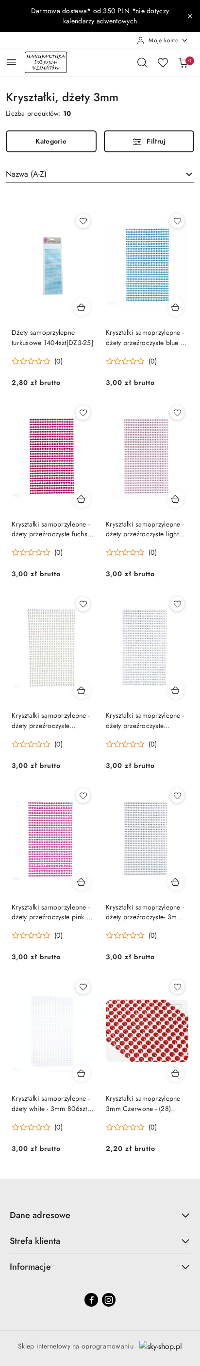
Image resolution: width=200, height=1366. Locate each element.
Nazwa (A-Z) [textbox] (26, 174)
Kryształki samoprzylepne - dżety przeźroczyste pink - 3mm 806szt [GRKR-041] (51, 912)
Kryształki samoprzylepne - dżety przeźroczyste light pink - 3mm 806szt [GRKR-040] (145, 529)
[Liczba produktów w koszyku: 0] (183, 62)
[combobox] (100, 174)
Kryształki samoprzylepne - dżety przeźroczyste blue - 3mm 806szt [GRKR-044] (145, 337)
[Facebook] (91, 1300)
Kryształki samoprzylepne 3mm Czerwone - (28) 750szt (143, 1103)
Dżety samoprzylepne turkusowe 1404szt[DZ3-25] (52, 337)
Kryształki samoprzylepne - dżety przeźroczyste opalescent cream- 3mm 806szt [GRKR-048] (51, 720)
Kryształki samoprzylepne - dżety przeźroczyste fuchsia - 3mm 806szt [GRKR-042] (52, 529)
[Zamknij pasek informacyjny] (189, 16)
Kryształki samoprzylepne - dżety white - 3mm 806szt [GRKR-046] (51, 1103)
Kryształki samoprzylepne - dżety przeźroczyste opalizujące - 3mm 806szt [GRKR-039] (145, 720)
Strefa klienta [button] (35, 1241)
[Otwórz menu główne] (11, 62)
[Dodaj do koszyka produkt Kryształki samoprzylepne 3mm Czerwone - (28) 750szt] (175, 1073)
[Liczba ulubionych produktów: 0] (162, 62)
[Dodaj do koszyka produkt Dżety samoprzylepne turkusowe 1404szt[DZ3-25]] (81, 307)
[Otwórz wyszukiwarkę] (142, 62)
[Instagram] (109, 1300)
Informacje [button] (30, 1266)
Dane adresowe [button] (40, 1215)
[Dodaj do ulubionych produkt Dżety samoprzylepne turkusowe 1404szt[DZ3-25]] (83, 221)
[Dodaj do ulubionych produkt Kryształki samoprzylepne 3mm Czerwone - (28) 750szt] (177, 987)
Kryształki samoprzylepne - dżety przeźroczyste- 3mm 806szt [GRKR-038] (145, 912)
